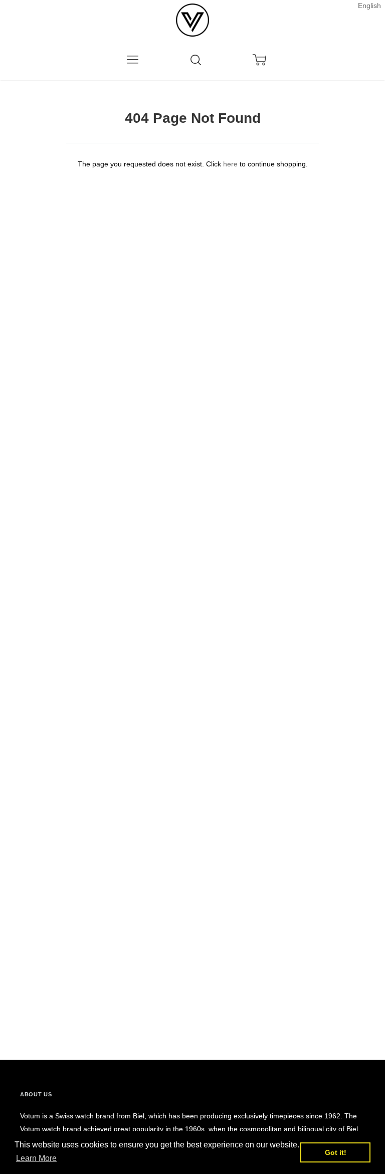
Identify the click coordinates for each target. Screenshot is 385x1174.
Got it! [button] (335, 1152)
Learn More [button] (36, 1158)
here (230, 164)
